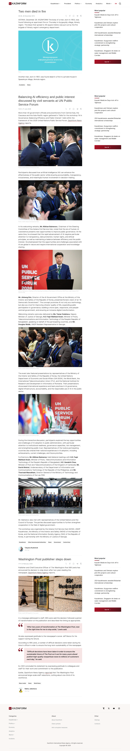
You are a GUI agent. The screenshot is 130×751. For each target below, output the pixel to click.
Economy (89, 3)
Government (57, 542)
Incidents (12, 738)
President (67, 3)
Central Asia (66, 542)
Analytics (99, 3)
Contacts (97, 723)
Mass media (22, 683)
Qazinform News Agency (38, 573)
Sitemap (97, 720)
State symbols (56, 723)
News (28, 85)
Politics (11, 723)
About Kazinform (57, 720)
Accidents (22, 85)
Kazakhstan (22, 542)
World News (37, 683)
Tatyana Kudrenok (31, 547)
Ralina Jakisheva (31, 688)
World (11, 735)
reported (48, 673)
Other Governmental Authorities (37, 542)
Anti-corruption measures (59, 727)
